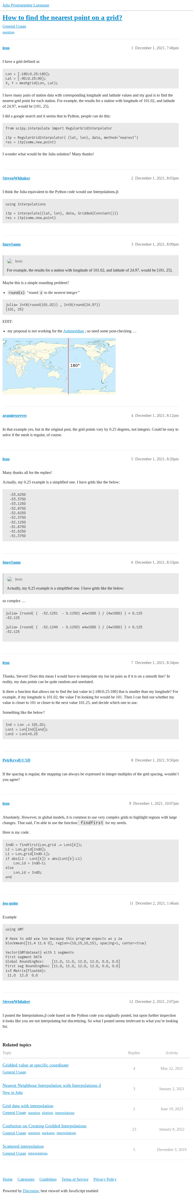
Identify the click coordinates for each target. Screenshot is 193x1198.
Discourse (31, 1191)
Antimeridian (73, 331)
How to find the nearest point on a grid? (62, 17)
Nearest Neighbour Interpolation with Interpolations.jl (52, 1085)
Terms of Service (75, 1179)
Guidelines (48, 1179)
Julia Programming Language (26, 5)
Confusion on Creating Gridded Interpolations (44, 1125)
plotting (47, 1113)
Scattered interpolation (23, 1146)
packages (48, 1133)
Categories (26, 1179)
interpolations (64, 1113)
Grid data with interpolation (28, 1105)
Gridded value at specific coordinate (36, 1065)
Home (8, 1179)
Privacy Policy (105, 1179)
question (8, 32)
